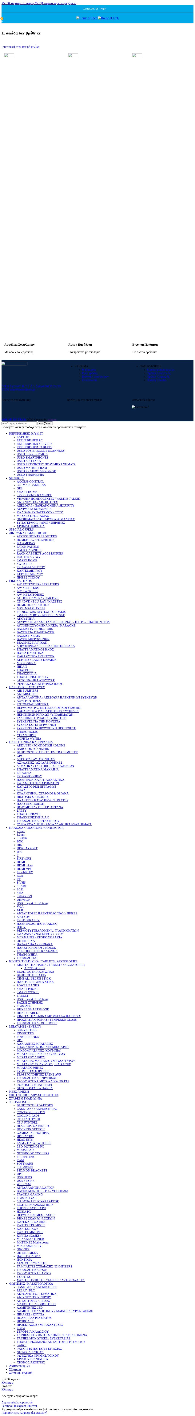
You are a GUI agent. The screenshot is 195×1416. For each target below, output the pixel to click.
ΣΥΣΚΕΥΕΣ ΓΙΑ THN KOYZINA (38, 721)
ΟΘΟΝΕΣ (23, 1249)
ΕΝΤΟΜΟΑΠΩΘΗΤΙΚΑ (33, 704)
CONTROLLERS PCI (31, 1112)
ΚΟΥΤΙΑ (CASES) (29, 1235)
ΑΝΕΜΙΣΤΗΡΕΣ (27, 694)
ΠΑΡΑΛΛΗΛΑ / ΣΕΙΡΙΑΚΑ (35, 944)
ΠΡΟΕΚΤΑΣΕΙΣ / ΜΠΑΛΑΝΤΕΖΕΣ (40, 1324)
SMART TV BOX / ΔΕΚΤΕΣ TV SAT (41, 615)
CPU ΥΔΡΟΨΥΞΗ (28, 1119)
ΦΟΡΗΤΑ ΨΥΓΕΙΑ (29, 738)
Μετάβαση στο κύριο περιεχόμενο (55, 3)
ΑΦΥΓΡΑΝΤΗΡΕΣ (29, 700)
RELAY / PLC (26, 1290)
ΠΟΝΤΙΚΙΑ (24, 1259)
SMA (20, 892)
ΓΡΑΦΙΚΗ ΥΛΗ (27, 1197)
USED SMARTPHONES (32, 457)
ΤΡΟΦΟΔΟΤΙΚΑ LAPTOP (34, 1273)
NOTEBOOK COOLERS (33, 1153)
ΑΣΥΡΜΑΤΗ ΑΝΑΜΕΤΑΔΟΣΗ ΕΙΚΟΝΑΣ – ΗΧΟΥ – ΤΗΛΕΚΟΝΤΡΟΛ (63, 622)
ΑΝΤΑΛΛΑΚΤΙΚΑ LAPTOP (35, 1187)
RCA (20, 875)
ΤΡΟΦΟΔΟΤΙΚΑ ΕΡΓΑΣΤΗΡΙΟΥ (38, 820)
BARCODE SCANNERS (33, 748)
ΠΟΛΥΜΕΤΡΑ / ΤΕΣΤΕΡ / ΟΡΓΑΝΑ (40, 807)
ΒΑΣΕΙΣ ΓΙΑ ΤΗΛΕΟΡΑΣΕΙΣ (35, 632)
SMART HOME (27, 491)
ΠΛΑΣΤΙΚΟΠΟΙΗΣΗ (30, 803)
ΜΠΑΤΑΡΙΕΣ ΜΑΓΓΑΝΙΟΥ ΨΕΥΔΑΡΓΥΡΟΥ (46, 1060)
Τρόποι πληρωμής (158, 376)
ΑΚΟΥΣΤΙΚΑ (26, 618)
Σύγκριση (15, 1369)
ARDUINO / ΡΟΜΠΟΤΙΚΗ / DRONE (41, 745)
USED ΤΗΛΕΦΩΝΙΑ (30, 474)
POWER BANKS (28, 985)
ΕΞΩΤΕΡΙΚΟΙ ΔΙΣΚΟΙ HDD (35, 1204)
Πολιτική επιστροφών (95, 376)
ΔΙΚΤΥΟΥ (23, 916)
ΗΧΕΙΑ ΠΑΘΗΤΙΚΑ (30, 652)
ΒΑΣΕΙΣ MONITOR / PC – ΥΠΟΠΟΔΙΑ (42, 1191)
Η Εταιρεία (89, 369)
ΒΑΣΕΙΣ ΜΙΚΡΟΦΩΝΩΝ (33, 639)
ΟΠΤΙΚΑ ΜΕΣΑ (27, 1252)
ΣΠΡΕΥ (22, 810)
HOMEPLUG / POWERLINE (35, 539)
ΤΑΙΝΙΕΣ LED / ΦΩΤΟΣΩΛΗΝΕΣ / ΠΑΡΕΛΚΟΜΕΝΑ (52, 1335)
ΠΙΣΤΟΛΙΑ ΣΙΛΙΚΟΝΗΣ (32, 796)
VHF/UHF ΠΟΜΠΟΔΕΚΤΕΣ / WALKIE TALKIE (48, 498)
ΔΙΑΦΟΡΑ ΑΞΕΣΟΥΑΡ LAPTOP (38, 1201)
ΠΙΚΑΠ (22, 666)
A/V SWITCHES (27, 591)
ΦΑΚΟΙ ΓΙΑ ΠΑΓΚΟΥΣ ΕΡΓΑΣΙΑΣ (39, 1348)
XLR (20, 910)
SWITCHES (24, 563)
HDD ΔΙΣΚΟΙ (25, 1136)
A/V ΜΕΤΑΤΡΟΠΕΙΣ (30, 594)
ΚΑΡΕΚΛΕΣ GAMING (32, 1221)
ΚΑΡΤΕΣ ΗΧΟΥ (27, 1228)
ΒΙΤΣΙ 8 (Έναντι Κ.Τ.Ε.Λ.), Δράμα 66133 (27, 386)
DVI (19, 851)
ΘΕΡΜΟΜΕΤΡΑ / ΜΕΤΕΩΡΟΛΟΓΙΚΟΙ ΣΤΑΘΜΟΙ (49, 707)
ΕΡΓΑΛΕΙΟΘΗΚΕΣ (29, 776)
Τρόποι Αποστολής (158, 373)
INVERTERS (25, 1033)
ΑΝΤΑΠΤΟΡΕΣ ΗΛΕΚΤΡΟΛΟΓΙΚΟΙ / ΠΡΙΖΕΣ (47, 913)
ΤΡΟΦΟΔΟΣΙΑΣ (27, 958)
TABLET (23, 995)
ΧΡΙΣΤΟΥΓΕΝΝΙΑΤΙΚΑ (32, 1359)
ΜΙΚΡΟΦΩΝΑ (26, 663)
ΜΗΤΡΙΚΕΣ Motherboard (33, 1242)
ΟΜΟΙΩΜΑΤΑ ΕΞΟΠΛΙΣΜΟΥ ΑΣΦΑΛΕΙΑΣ (46, 519)
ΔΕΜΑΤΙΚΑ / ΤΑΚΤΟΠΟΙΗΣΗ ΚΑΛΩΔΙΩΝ (45, 766)
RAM (20, 1160)
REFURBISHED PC (30, 440)
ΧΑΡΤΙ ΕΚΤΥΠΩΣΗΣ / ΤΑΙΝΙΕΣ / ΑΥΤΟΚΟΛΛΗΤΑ (51, 1280)
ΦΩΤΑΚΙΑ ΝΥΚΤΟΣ (30, 1352)
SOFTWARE (25, 1163)
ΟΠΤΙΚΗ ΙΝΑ (26, 940)
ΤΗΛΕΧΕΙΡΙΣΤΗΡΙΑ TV (33, 676)
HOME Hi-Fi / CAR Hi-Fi (33, 605)
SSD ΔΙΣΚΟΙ (25, 1167)
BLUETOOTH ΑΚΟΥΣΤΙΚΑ (35, 971)
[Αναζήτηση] (5, 18)
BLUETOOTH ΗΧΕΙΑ (31, 975)
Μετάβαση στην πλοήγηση (18, 3)
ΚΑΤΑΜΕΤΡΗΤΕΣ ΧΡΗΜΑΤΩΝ (38, 783)
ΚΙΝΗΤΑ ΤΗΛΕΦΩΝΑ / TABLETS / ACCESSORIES (51, 964)
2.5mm (21, 831)
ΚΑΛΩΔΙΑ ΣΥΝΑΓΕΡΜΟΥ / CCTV (40, 512)
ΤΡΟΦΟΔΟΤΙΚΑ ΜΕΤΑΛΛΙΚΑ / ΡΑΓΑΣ (43, 1081)
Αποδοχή (41, 1412)
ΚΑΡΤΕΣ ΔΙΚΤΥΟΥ (29, 570)
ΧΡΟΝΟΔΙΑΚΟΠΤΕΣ (31, 1362)
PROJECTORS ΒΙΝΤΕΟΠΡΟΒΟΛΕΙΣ (41, 611)
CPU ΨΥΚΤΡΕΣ (27, 1122)
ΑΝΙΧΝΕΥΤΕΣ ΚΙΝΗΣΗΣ (34, 1297)
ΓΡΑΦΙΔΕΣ (24, 1006)
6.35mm (22, 838)
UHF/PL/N (23, 899)
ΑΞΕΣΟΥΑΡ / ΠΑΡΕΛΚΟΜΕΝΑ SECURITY (45, 505)
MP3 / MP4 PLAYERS (31, 608)
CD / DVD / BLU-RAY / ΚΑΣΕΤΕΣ (39, 601)
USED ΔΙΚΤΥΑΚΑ (29, 461)
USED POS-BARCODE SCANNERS (41, 450)
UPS (19, 1040)
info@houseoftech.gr (22, 389)
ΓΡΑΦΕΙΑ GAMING (30, 1194)
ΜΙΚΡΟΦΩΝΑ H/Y (29, 1245)
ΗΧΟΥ (21, 927)
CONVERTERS (27, 1030)
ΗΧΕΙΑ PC (24, 1211)
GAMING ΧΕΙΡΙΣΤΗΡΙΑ (33, 1132)
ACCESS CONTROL (30, 481)
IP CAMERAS (26, 543)
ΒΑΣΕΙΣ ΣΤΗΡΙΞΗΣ (30, 1002)
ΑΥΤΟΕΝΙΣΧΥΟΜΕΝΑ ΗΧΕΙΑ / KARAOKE (46, 625)
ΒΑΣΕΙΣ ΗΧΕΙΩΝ (28, 635)
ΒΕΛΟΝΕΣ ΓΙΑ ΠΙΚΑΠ (32, 642)
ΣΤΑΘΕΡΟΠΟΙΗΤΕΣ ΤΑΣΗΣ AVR (39, 1074)
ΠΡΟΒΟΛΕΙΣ (25, 1321)
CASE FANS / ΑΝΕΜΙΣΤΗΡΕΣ (37, 1108)
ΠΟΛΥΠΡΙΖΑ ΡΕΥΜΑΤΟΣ (34, 1317)
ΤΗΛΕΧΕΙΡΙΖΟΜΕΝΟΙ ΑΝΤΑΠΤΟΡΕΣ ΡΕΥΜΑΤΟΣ (51, 1341)
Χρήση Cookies (156, 380)
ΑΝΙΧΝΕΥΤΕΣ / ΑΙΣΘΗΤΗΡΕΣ (37, 502)
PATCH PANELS (28, 546)
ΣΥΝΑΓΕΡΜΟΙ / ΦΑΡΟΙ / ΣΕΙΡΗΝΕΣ (41, 522)
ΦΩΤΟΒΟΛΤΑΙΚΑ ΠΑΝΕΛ (35, 1088)
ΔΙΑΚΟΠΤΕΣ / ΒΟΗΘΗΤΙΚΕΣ (36, 1304)
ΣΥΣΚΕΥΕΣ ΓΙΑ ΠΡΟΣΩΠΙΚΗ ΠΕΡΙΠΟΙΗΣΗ (46, 728)
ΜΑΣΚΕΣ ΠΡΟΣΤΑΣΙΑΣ (33, 515)
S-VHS (21, 882)
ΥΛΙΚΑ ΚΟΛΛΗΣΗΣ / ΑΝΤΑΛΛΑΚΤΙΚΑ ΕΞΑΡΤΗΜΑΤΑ (54, 824)
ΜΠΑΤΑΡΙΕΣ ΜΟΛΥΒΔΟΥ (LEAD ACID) (44, 1064)
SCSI (20, 889)
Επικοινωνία (89, 380)
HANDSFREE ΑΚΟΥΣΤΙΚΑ (35, 982)
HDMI (21, 862)
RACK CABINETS (29, 550)
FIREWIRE (24, 858)
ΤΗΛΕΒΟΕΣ (25, 670)
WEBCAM (24, 1184)
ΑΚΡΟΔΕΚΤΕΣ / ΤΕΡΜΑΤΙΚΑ (37, 1293)
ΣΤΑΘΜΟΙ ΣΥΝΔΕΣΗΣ (32, 1263)
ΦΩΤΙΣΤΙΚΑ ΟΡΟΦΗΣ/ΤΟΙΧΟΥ (38, 1355)
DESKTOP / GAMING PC (33, 1126)
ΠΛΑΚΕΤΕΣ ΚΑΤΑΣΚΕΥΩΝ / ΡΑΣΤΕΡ (42, 800)
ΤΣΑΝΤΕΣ (23, 1276)
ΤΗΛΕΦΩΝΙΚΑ (27, 954)
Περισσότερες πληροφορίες (19, 1412)
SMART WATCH (28, 992)
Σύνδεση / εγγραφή (20, 1372)
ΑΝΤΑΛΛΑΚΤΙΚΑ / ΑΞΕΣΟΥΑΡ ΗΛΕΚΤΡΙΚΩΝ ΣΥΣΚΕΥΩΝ (57, 697)
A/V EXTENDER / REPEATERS (38, 584)
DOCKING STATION (31, 1129)
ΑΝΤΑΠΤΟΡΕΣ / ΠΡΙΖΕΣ (33, 1300)
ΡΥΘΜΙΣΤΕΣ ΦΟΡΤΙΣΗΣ (33, 1071)
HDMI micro (25, 865)
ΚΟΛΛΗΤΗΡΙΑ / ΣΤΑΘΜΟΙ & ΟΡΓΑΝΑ (43, 793)
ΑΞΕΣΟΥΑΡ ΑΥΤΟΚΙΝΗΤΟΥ (36, 759)
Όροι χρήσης (90, 373)
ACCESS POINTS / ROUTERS (37, 536)
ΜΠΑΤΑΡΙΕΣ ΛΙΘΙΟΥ (31, 1057)
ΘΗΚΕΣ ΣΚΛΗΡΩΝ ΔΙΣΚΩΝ (36, 1218)
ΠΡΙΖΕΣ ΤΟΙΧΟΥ (28, 577)
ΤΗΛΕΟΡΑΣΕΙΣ (27, 731)
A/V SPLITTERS (28, 587)
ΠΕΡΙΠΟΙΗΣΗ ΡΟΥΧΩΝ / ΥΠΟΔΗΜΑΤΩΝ (45, 714)
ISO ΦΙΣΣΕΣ (25, 872)
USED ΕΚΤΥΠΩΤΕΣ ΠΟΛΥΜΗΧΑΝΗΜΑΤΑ (46, 464)
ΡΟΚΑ (21, 1328)
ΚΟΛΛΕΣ (23, 790)
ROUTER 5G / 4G (28, 557)
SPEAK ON (24, 896)
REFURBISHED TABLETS (34, 447)
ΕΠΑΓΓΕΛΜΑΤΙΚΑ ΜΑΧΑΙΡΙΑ (38, 769)
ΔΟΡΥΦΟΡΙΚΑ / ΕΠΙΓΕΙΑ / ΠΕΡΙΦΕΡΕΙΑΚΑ (46, 646)
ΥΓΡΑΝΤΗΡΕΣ (26, 735)
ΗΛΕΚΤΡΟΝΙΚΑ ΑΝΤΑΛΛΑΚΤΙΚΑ (40, 779)
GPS (19, 488)
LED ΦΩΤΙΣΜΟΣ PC (30, 1146)
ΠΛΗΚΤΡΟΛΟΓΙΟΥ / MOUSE (36, 947)
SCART (22, 886)
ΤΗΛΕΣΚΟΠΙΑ (27, 673)
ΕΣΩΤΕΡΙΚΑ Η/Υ (28, 920)
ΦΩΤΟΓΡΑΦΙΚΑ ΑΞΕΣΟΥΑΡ (36, 680)
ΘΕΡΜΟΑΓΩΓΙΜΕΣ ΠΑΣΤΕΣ (36, 1215)
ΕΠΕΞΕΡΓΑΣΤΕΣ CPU (31, 1208)
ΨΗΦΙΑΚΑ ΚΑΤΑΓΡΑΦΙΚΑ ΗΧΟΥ (40, 683)
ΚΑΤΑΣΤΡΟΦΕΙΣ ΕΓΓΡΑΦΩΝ (36, 786)
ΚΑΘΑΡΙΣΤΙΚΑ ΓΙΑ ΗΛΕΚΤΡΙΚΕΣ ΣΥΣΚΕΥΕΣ (48, 711)
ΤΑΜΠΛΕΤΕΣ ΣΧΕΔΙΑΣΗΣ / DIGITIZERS (44, 1266)
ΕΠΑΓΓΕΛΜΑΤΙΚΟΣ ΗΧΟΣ (35, 649)
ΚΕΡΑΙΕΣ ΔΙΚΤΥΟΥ (30, 574)
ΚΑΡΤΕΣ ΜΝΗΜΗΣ (30, 1232)
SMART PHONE (27, 988)
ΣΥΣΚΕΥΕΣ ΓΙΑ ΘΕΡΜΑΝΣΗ (36, 724)
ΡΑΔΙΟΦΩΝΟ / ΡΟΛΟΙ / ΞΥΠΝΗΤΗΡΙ (41, 718)
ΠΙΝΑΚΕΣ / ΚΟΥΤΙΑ (30, 1314)
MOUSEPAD (25, 1149)
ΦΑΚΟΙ (21, 1345)
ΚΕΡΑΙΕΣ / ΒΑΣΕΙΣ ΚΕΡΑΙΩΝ (37, 659)
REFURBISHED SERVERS (34, 443)
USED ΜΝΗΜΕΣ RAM (32, 467)
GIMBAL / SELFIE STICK (34, 978)
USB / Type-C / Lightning (32, 903)
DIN (19, 844)
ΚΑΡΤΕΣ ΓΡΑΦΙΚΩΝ (31, 1225)
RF (19, 879)
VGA (20, 906)
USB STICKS (25, 1180)
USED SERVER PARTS (32, 454)
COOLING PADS (28, 1115)
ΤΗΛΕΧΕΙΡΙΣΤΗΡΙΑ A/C (33, 817)
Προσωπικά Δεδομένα (160, 369)
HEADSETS (25, 1139)
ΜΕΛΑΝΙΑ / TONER (30, 1239)
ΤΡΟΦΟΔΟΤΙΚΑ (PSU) (32, 1269)
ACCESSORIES (34, 968)
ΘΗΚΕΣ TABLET (28, 1012)
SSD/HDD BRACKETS (32, 1170)
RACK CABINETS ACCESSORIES (40, 553)
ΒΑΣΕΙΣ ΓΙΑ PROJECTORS (35, 628)
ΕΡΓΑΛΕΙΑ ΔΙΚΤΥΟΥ (31, 567)
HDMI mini (24, 868)
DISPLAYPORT (27, 848)
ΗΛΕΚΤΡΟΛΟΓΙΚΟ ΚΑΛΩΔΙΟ (37, 923)
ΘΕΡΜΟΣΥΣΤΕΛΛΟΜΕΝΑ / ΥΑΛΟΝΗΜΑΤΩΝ (48, 930)
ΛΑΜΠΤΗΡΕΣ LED (30, 1307)
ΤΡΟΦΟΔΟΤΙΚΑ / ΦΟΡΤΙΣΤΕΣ (37, 1023)
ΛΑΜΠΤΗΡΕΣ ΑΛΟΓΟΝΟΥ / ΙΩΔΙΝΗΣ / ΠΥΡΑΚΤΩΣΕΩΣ (55, 1311)
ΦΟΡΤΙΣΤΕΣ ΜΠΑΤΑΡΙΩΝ (34, 1084)
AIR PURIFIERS (27, 690)
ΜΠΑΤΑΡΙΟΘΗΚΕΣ (30, 1067)
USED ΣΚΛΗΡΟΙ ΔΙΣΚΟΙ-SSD (36, 471)
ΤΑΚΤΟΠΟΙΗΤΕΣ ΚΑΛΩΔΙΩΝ (37, 951)
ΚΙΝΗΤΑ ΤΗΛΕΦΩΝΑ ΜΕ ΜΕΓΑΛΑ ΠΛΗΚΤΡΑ (49, 1016)
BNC (20, 841)
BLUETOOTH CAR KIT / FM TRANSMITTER (47, 752)
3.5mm (21, 834)
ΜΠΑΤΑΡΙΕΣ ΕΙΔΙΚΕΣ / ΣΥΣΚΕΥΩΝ (41, 1054)
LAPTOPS (23, 437)
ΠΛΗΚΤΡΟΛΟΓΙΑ (29, 1256)
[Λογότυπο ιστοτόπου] (87, 18)
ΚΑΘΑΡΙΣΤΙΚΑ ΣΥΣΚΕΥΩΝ (35, 656)
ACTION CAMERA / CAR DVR (38, 598)
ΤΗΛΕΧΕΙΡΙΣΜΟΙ (29, 814)
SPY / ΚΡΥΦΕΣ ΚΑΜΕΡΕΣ (34, 495)
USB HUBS (24, 1177)
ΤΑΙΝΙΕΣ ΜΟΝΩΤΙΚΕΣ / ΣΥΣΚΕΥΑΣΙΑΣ (43, 1338)
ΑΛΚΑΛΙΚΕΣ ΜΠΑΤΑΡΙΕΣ (35, 1043)
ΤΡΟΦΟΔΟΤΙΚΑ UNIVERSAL (37, 1078)
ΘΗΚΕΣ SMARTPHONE (33, 1009)
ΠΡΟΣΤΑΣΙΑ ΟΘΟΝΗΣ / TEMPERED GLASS (47, 1019)
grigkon (52, 419)
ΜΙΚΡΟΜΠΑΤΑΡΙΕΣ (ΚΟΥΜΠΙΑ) (39, 1050)
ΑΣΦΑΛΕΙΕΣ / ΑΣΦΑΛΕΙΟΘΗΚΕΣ (39, 762)
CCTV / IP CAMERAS (31, 485)
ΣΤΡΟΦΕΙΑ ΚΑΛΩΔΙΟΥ (33, 1331)
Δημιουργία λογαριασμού (17, 1402)
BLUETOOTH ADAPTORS (35, 1105)
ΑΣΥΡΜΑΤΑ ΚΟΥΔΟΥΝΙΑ (34, 509)
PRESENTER (25, 1156)
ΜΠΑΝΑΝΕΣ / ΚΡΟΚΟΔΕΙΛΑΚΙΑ (39, 937)
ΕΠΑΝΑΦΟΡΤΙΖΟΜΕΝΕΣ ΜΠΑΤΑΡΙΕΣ (43, 1047)
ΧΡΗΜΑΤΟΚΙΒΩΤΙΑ (31, 526)
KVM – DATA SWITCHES (34, 1143)
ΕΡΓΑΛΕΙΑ (24, 772)
